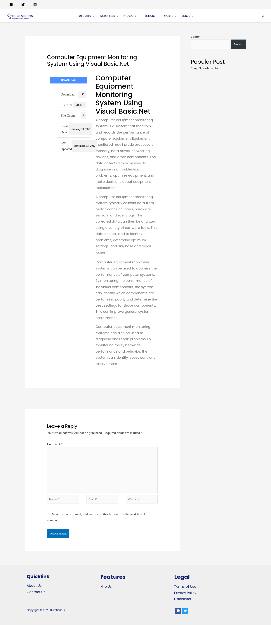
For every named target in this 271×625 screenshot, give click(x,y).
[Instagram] (35, 4)
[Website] (142, 499)
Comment (55, 444)
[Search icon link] (263, 16)
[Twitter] (23, 4)
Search (195, 37)
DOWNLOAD (68, 80)
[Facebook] (11, 4)
